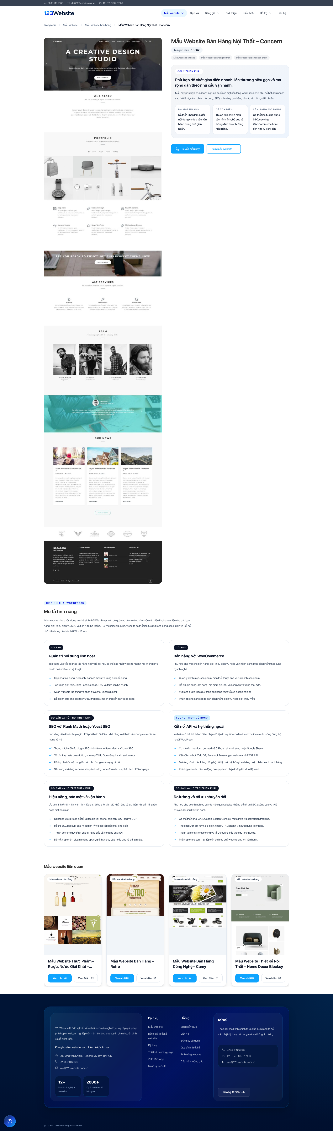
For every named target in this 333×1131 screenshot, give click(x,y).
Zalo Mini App (156, 1059)
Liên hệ (282, 13)
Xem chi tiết (60, 978)
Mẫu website (172, 13)
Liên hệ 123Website (234, 1092)
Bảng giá (210, 13)
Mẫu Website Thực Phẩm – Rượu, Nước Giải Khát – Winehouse (71, 966)
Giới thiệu (231, 13)
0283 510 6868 (55, 3)
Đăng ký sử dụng (190, 1040)
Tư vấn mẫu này (190, 148)
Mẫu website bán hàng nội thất (215, 57)
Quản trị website (157, 1066)
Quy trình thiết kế (190, 1047)
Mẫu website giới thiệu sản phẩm (251, 57)
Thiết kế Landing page (160, 1052)
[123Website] (59, 13)
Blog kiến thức (189, 1026)
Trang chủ (50, 25)
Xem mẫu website (222, 148)
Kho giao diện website (68, 1047)
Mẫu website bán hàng (98, 25)
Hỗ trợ (263, 13)
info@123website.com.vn (83, 3)
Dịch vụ (194, 13)
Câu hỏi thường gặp (192, 1061)
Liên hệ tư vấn (96, 1047)
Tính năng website (191, 1054)
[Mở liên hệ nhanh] (10, 1121)
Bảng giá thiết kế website (157, 1036)
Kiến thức (248, 13)
